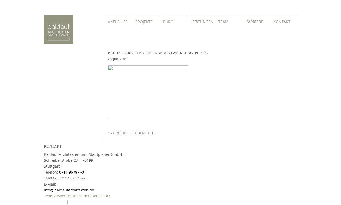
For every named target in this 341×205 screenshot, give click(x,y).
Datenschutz (99, 195)
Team (223, 21)
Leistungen (201, 21)
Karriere (254, 21)
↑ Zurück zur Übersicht (131, 132)
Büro (168, 21)
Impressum (77, 195)
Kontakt (281, 21)
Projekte (144, 21)
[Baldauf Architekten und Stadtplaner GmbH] (58, 42)
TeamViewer (55, 195)
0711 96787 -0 (71, 172)
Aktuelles (118, 21)
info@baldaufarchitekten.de (69, 190)
